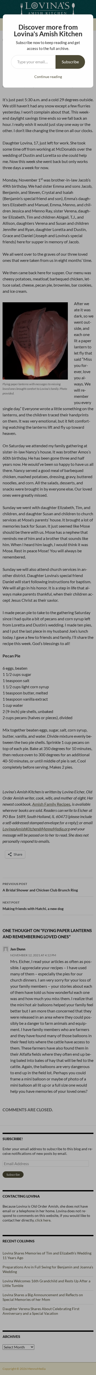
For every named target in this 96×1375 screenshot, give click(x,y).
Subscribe (70, 61)
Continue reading (48, 76)
